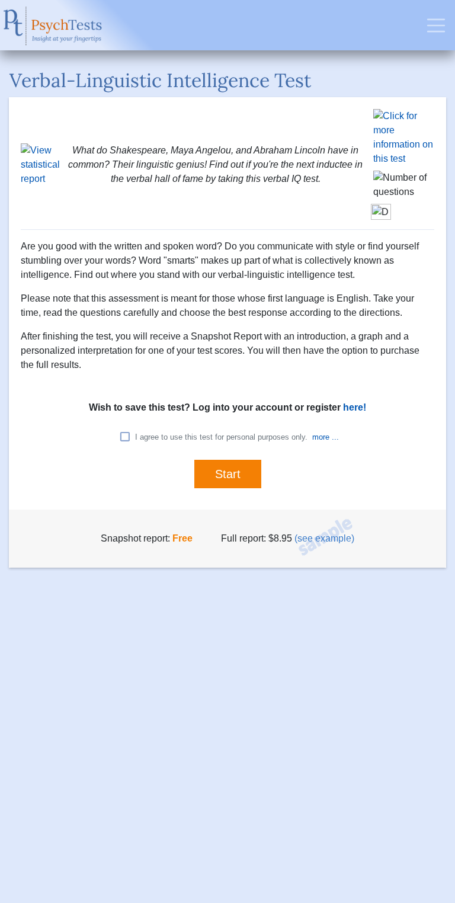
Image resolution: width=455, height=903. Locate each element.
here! (354, 407)
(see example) (324, 538)
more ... (325, 437)
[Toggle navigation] (436, 25)
